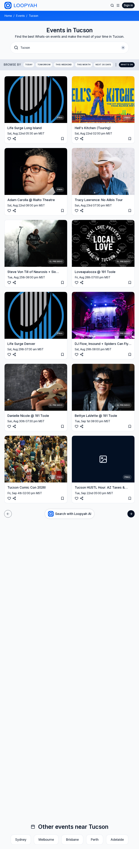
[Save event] (62, 138)
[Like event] (9, 138)
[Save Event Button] (14, 138)
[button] (69, 48)
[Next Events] (131, 513)
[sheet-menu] (118, 5)
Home (8, 15)
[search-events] (112, 5)
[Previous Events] (8, 513)
